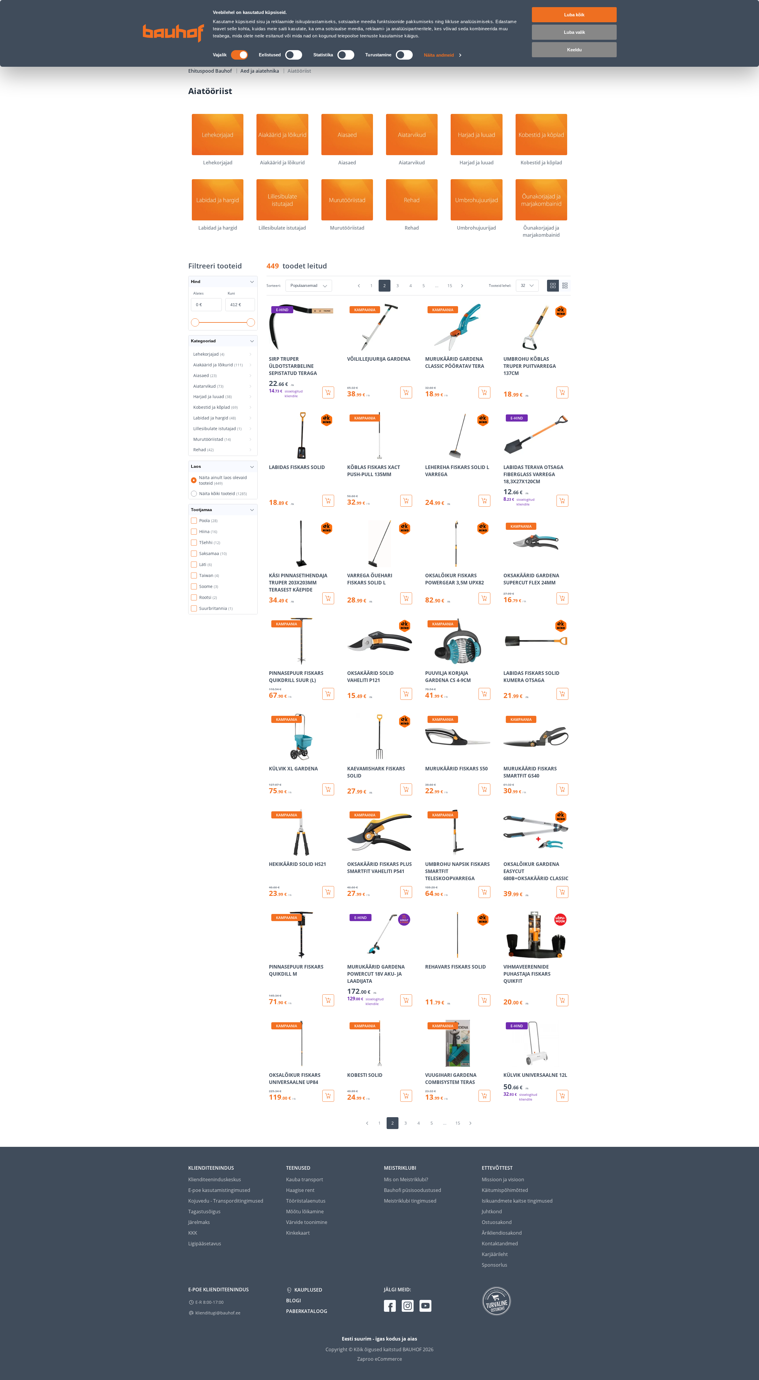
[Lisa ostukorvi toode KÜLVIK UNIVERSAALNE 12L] (562, 1096)
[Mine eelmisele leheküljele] (359, 286)
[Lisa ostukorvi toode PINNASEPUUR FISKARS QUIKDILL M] (328, 1000)
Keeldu (574, 49)
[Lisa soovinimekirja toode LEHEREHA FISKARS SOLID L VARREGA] (430, 455)
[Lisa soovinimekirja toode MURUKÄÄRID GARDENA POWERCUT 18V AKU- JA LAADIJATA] (352, 954)
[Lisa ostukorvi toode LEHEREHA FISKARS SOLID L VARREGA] (484, 501)
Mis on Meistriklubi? (406, 1179)
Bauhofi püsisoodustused (412, 1190)
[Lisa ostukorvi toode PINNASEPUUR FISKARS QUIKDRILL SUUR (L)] (328, 694)
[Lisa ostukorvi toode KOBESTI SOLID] (406, 1096)
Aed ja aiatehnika (260, 71)
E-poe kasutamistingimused (219, 1190)
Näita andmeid (439, 55)
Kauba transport (304, 1179)
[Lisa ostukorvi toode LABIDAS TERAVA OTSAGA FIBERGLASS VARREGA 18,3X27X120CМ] (562, 501)
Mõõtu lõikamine (305, 1211)
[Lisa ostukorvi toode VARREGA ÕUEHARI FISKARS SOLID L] (406, 598)
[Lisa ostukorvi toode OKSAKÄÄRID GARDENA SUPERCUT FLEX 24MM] (562, 598)
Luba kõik (574, 14)
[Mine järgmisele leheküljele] (462, 286)
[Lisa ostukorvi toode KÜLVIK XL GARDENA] (328, 789)
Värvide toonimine (306, 1222)
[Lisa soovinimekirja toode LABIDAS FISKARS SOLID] (274, 455)
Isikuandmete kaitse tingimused (517, 1201)
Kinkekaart (298, 1233)
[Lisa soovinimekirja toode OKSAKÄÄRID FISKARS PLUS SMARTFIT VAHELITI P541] (352, 852)
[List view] (565, 286)
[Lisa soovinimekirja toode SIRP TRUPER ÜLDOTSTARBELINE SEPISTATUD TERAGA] (274, 346)
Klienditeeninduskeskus (214, 1179)
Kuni (231, 293)
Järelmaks (199, 1222)
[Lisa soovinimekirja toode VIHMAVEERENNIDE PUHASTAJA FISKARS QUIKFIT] (508, 954)
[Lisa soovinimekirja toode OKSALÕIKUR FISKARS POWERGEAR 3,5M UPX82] (430, 563)
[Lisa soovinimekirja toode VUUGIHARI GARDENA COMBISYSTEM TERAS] (430, 1062)
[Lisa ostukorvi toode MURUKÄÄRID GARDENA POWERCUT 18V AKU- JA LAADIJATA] (406, 1000)
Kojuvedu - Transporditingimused (225, 1201)
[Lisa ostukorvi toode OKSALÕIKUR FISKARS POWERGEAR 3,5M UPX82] (484, 598)
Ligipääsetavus (204, 1243)
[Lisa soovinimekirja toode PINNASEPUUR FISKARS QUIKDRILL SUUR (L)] (274, 660)
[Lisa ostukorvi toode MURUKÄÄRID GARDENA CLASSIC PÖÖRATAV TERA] (484, 392)
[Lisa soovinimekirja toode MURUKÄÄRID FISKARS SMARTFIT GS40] (508, 756)
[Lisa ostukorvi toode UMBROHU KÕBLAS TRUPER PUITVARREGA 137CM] (562, 392)
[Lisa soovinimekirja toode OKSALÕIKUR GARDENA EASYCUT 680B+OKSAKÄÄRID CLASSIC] (508, 852)
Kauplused (307, 1290)
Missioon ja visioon (503, 1179)
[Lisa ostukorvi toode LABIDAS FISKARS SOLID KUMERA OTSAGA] (562, 694)
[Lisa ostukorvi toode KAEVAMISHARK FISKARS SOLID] (406, 789)
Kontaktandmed (500, 1243)
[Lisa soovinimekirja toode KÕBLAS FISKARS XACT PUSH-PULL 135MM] (352, 455)
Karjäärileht (495, 1254)
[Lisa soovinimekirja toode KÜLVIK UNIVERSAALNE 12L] (508, 1062)
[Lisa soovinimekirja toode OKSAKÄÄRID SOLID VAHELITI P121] (352, 660)
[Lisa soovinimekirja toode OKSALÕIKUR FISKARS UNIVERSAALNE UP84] (274, 1062)
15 (449, 285)
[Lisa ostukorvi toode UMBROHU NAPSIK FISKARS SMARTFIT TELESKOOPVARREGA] (484, 892)
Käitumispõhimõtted (505, 1190)
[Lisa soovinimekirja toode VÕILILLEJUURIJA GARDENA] (352, 346)
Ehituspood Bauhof (210, 71)
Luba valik (574, 32)
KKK (192, 1233)
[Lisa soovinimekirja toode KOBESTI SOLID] (352, 1062)
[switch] (293, 55)
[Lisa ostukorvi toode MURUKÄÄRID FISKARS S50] (484, 789)
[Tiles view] (553, 286)
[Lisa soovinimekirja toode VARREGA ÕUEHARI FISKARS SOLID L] (352, 563)
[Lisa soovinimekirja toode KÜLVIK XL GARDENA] (274, 756)
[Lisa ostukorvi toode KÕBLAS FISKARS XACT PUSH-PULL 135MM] (406, 501)
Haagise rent (300, 1190)
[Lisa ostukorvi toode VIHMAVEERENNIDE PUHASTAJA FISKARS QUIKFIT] (562, 1000)
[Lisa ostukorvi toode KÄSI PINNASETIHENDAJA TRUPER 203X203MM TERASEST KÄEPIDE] (328, 598)
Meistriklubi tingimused (410, 1201)
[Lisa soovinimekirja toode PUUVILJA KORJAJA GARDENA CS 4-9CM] (430, 660)
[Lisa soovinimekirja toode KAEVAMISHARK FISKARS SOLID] (352, 756)
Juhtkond (492, 1211)
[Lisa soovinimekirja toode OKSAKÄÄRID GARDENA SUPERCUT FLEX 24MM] (508, 563)
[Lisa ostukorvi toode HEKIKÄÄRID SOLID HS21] (328, 892)
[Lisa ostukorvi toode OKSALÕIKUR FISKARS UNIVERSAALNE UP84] (328, 1096)
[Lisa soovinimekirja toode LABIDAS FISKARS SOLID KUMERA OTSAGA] (508, 660)
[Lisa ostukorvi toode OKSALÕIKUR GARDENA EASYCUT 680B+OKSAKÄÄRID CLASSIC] (562, 892)
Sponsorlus (494, 1265)
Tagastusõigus (204, 1211)
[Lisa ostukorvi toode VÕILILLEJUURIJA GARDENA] (406, 392)
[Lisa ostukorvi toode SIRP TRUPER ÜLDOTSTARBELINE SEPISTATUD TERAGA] (328, 392)
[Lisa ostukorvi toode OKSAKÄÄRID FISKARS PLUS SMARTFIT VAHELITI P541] (406, 892)
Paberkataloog (306, 1311)
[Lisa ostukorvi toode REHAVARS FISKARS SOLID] (484, 1000)
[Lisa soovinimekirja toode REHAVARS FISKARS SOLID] (430, 954)
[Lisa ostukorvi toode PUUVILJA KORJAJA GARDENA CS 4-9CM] (484, 694)
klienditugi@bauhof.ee (217, 1313)
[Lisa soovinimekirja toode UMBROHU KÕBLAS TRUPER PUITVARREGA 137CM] (508, 346)
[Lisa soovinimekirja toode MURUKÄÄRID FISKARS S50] (430, 756)
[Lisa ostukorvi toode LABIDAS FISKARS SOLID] (328, 501)
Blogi (293, 1300)
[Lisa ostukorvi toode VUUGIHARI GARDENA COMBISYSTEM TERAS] (484, 1096)
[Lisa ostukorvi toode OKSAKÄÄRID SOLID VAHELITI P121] (406, 694)
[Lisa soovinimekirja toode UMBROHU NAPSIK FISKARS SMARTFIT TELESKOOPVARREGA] (430, 852)
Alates (198, 293)
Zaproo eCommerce (379, 1359)
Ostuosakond (497, 1222)
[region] (419, 702)
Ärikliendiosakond (502, 1233)
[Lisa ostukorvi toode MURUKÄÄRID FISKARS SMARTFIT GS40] (562, 789)
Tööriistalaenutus (306, 1201)
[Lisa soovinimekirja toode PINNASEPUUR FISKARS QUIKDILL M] (274, 954)
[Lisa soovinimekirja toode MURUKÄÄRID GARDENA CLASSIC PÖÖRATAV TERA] (430, 346)
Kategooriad (203, 340)
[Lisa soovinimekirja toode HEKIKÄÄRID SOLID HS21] (274, 852)
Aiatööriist (299, 71)
